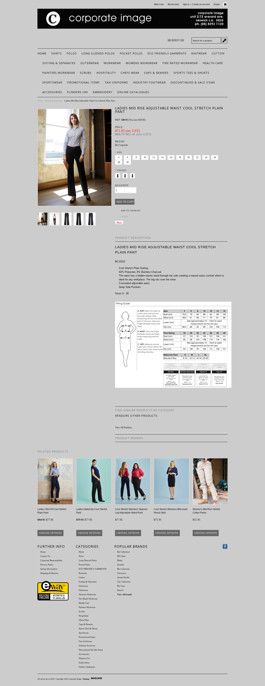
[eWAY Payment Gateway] (52, 599)
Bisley (120, 560)
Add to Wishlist (130, 210)
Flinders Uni (77, 92)
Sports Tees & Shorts (191, 73)
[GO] (224, 40)
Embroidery (102, 92)
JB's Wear (121, 556)
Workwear (112, 63)
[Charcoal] (133, 175)
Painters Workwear (58, 73)
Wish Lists (159, 4)
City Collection (124, 581)
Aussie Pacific (123, 577)
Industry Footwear (149, 82)
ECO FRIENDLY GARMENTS (166, 53)
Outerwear (89, 63)
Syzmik (120, 564)
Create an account (201, 4)
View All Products (123, 427)
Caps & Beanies (156, 73)
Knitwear (199, 53)
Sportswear (52, 82)
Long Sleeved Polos (98, 53)
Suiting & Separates (58, 63)
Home (40, 101)
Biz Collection (123, 552)
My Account (173, 4)
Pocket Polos (131, 53)
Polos (72, 53)
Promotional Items (83, 82)
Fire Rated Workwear (180, 63)
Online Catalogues (133, 92)
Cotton (218, 53)
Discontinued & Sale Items (193, 82)
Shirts (56, 53)
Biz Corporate (121, 145)
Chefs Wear (130, 73)
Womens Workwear (142, 63)
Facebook (225, 546)
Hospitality (106, 73)
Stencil (120, 590)
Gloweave (121, 573)
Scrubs (86, 73)
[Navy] (125, 175)
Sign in (186, 4)
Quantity (122, 185)
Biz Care (121, 586)
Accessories (52, 92)
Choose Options (50, 533)
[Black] (118, 175)
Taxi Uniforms (116, 82)
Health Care (213, 63)
